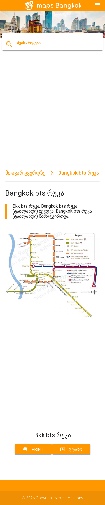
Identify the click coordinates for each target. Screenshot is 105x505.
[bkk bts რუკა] (52, 316)
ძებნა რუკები (29, 43)
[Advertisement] (52, 112)
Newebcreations (69, 498)
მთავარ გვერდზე (25, 173)
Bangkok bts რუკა (78, 173)
